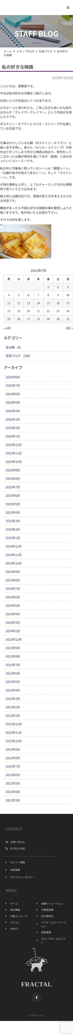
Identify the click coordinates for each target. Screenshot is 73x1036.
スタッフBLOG (25, 51)
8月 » (69, 328)
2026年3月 (13, 419)
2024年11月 (14, 554)
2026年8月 (13, 377)
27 (28, 319)
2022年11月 (14, 732)
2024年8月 (13, 580)
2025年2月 (13, 529)
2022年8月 (13, 758)
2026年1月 (13, 436)
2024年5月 (13, 605)
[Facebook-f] (36, 997)
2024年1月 (13, 631)
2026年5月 (13, 402)
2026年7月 (13, 385)
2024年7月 (13, 588)
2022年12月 (14, 724)
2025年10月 (14, 461)
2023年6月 (13, 673)
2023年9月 (13, 648)
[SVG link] (30, 7)
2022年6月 (13, 774)
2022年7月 (13, 766)
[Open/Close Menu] (68, 7)
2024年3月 (13, 622)
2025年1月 (13, 537)
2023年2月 (13, 707)
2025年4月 (13, 512)
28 (38, 319)
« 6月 (7, 328)
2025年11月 (14, 453)
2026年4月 (13, 411)
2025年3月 (13, 521)
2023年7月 (13, 664)
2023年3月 (13, 698)
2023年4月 (13, 690)
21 (38, 311)
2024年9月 (13, 571)
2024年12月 (14, 546)
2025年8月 (13, 478)
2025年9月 (13, 470)
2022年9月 (13, 749)
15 (48, 303)
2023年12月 (14, 639)
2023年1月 (13, 715)
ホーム (8, 51)
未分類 (10, 347)
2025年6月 (13, 495)
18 (8, 311)
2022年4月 (13, 791)
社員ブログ (46, 51)
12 (18, 303)
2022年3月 (13, 800)
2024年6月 (13, 597)
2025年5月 (13, 504)
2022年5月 (13, 783)
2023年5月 (13, 681)
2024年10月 (14, 563)
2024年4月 (13, 614)
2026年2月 (13, 427)
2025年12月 (14, 444)
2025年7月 (13, 487)
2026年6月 (13, 394)
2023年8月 (13, 656)
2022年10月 (14, 741)
